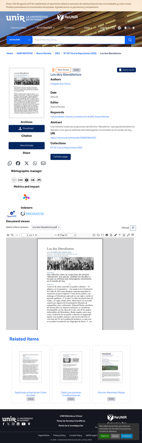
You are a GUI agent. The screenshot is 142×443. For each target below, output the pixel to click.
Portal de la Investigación (71, 426)
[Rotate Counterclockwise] (98, 235)
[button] (113, 28)
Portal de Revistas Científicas (71, 421)
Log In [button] (104, 28)
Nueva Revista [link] (43, 53)
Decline (115, 436)
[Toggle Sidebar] (8, 235)
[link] (27, 128)
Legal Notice (43, 435)
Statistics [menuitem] (69, 28)
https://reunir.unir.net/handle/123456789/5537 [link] (73, 138)
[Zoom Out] (55, 235)
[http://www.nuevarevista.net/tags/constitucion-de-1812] (71, 254)
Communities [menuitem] (18, 28)
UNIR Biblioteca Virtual (71, 416)
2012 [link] (57, 53)
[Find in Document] (12, 235)
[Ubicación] (29, 424)
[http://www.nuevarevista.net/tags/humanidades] (57, 254)
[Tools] (132, 235)
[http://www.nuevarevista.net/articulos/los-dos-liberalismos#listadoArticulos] (63, 256)
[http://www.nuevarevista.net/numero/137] (67, 255)
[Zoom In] (58, 235)
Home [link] (10, 53)
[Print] (106, 235)
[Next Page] (33, 235)
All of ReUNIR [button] (44, 28)
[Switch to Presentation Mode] (102, 235)
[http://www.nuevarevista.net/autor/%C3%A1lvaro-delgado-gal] (61, 252)
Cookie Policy (75, 435)
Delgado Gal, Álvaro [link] (60, 84)
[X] (8, 424)
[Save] (111, 235)
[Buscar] (130, 40)
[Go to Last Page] (36, 235)
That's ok (104, 436)
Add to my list (128, 70)
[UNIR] (17, 419)
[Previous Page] (19, 235)
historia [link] (69, 117)
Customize (126, 436)
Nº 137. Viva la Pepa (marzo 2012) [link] (80, 53)
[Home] (28, 18)
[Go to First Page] (16, 235)
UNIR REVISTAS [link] (25, 53)
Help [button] (87, 28)
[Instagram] (13, 424)
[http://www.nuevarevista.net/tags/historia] (63, 254)
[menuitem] (45, 28)
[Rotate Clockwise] (94, 235)
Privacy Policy (59, 435)
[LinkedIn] (18, 424)
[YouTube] (24, 424)
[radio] (116, 235)
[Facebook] (3, 424)
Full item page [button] (61, 157)
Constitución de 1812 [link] (84, 117)
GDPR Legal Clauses (95, 435)
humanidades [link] (57, 117)
